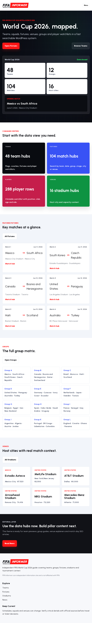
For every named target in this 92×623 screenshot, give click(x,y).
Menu (86, 5)
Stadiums (6, 596)
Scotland (32, 315)
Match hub (10, 264)
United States (54, 286)
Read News (10, 543)
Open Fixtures (11, 46)
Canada (10, 286)
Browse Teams (80, 46)
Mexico (9, 253)
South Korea (57, 255)
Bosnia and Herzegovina (34, 286)
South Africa (34, 253)
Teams (5, 588)
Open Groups (11, 360)
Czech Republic (76, 255)
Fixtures (5, 592)
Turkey (75, 315)
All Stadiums (10, 460)
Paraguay (77, 286)
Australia (55, 315)
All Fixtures (10, 236)
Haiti (8, 315)
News (4, 600)
